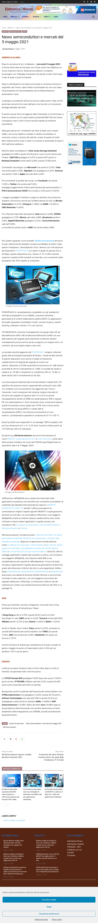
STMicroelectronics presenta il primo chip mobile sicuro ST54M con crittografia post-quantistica (47, 870)
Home (4, 28)
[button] (93, 17)
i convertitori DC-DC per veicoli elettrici (27, 551)
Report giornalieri (15, 31)
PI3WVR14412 (21, 250)
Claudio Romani (8, 49)
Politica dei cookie (41, 919)
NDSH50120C (57, 571)
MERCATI (11, 28)
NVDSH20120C (13, 571)
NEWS (24, 31)
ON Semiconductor (9, 727)
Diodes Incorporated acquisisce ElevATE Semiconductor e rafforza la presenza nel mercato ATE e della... (10, 794)
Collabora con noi (74, 850)
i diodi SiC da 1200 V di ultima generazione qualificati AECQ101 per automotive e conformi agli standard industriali (32, 538)
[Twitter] (84, 1)
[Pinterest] (16, 739)
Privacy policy (57, 919)
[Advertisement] (82, 43)
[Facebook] (87, 1)
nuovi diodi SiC (44, 439)
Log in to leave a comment (14, 820)
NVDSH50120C (41, 571)
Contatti (70, 852)
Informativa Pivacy (75, 841)
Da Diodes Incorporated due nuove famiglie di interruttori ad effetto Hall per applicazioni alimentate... (32, 794)
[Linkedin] (91, 1)
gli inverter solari (54, 545)
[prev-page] (3, 805)
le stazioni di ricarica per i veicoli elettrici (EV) (36, 525)
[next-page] (7, 805)
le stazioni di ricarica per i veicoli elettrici (25, 545)
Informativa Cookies (75, 844)
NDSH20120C (27, 571)
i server (23, 528)
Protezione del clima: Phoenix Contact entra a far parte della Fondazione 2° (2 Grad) (51, 757)
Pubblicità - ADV (74, 847)
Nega (49, 906)
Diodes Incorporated (44, 241)
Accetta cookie (49, 899)
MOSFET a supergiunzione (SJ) (21, 439)
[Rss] (94, 1)
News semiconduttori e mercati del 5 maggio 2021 (43, 723)
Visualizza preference (49, 914)
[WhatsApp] (21, 739)
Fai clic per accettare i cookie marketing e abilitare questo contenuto (82, 98)
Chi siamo (71, 855)
